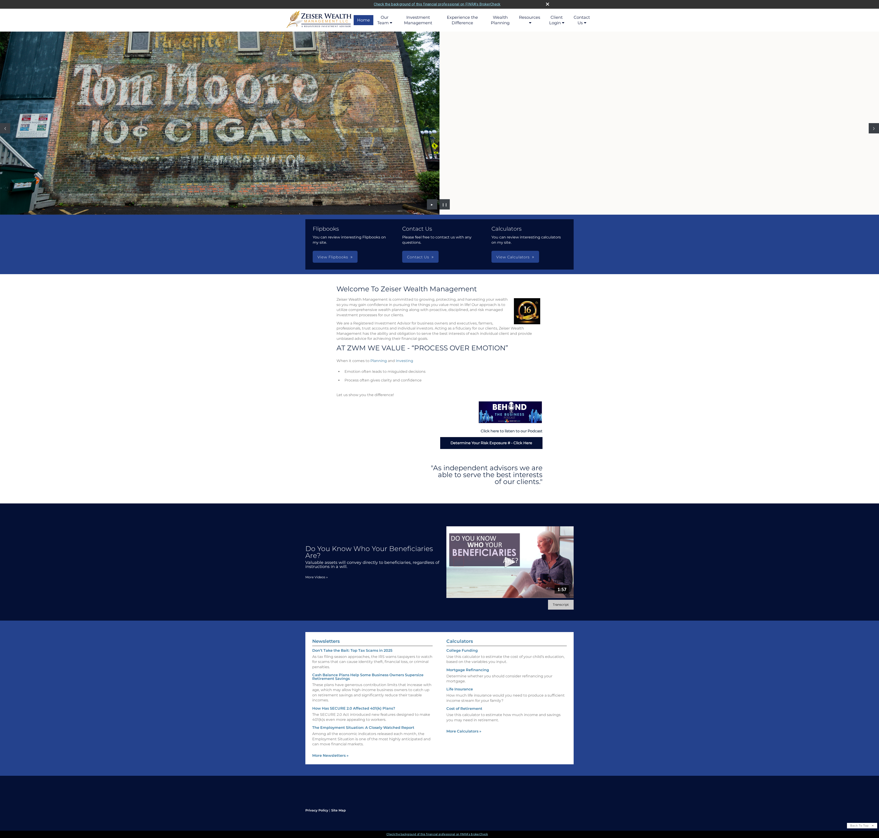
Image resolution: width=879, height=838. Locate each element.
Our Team (383, 20)
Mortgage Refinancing (467, 670)
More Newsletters (330, 755)
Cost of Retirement (464, 708)
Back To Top (860, 825)
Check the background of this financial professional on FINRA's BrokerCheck (437, 4)
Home (363, 20)
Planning (378, 361)
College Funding (462, 650)
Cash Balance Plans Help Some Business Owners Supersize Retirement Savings (367, 677)
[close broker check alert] (547, 4)
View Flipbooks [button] (332, 257)
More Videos (316, 577)
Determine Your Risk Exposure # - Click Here (491, 443)
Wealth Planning (500, 20)
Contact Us (582, 20)
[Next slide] (874, 128)
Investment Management (418, 20)
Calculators (459, 641)
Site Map (338, 810)
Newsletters (326, 641)
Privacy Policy (316, 810)
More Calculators (463, 731)
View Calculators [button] (513, 257)
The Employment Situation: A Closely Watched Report (363, 727)
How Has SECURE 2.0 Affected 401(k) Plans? (353, 708)
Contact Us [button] (418, 257)
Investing (404, 361)
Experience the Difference (462, 20)
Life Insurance (459, 689)
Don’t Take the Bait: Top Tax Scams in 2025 (352, 650)
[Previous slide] (5, 128)
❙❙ (445, 204)
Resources (529, 17)
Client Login (556, 20)
